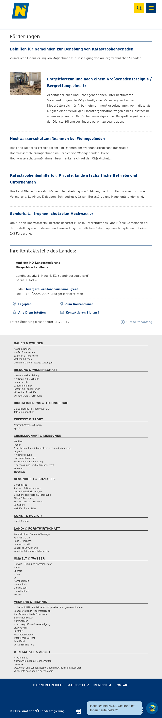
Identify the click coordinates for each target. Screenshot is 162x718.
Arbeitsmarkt (21, 657)
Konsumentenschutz (25, 458)
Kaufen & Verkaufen (24, 352)
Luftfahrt (18, 631)
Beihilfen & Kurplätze (25, 508)
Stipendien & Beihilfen (25, 392)
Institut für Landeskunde (27, 388)
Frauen (17, 444)
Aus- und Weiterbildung (26, 375)
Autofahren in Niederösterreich (30, 614)
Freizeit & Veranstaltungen (28, 425)
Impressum (102, 685)
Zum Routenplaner (79, 304)
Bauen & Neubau (22, 348)
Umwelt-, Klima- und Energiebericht (33, 563)
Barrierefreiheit (48, 685)
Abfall (17, 567)
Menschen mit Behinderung (28, 461)
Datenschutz (78, 685)
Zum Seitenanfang (138, 322)
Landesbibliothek (23, 385)
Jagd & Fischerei (23, 540)
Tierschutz (19, 471)
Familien (18, 441)
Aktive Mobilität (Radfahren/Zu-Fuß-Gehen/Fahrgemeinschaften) (48, 607)
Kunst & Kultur (22, 521)
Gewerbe (18, 664)
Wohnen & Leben (23, 359)
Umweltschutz (21, 591)
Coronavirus (20, 484)
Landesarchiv (21, 382)
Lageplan (24, 304)
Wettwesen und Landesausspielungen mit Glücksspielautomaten (48, 667)
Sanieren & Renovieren (26, 355)
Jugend (18, 451)
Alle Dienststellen (32, 312)
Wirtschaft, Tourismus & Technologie (33, 671)
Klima (17, 574)
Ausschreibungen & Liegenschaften (33, 660)
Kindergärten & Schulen (26, 378)
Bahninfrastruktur (23, 617)
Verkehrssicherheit (24, 644)
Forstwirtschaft (22, 537)
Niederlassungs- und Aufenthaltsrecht (34, 465)
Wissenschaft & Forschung (28, 395)
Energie (18, 570)
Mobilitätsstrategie (23, 634)
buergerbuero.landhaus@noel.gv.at (52, 289)
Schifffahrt (19, 641)
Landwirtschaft (22, 544)
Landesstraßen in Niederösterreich (32, 610)
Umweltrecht (20, 587)
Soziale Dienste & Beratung (28, 501)
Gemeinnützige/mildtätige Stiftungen (33, 362)
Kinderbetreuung (23, 454)
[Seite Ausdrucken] (78, 712)
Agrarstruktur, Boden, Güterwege (32, 534)
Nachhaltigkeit (21, 580)
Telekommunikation (24, 412)
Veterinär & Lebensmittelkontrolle (31, 551)
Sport (17, 428)
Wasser (17, 594)
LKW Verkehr (21, 627)
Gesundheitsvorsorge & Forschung (32, 494)
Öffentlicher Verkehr (24, 637)
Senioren (18, 468)
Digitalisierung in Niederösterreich (32, 408)
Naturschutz (20, 584)
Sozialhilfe (19, 504)
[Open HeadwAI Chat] (152, 708)
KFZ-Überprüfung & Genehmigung (32, 624)
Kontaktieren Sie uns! (82, 312)
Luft (16, 577)
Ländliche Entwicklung (26, 547)
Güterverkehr (21, 620)
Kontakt (122, 685)
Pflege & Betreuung (24, 498)
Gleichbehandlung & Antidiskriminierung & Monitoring (42, 448)
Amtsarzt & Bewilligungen (27, 488)
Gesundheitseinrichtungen (28, 491)
